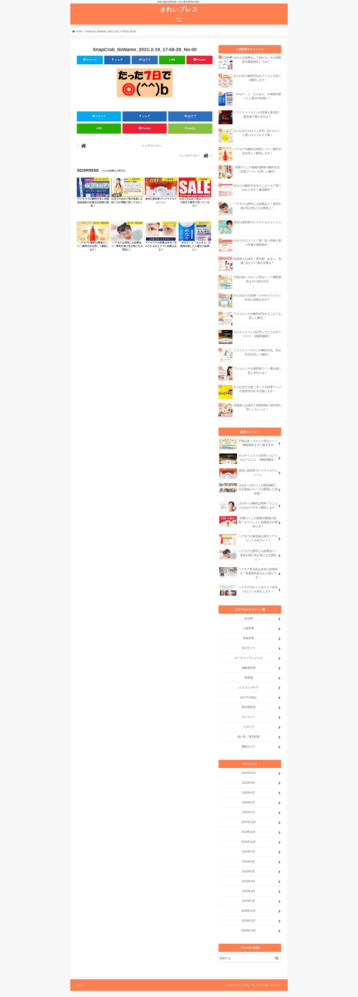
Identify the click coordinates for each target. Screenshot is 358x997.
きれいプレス (179, 9)
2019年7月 (248, 851)
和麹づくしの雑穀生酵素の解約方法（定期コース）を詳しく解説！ (257, 169)
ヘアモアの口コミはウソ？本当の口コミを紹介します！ (258, 589)
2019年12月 (248, 822)
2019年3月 (248, 891)
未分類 (248, 618)
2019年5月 (248, 871)
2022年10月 (248, 772)
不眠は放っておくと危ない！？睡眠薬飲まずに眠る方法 (257, 279)
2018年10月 (248, 930)
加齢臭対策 (249, 667)
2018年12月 (248, 910)
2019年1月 (248, 900)
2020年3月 (248, 792)
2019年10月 (248, 841)
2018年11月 (248, 920)
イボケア (248, 726)
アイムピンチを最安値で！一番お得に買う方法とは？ (257, 370)
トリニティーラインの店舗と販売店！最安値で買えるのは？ (257, 114)
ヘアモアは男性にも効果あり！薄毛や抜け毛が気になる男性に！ (257, 205)
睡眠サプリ (249, 746)
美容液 (248, 677)
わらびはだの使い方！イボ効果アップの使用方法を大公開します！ (257, 389)
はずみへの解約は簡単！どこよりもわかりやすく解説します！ (258, 505)
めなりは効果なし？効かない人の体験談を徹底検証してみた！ (257, 59)
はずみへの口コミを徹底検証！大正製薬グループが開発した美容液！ (258, 489)
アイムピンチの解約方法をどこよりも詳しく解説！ (257, 315)
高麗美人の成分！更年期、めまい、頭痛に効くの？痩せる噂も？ (257, 260)
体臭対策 (248, 638)
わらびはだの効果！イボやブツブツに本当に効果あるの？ (257, 297)
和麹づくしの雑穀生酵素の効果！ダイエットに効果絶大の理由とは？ (258, 522)
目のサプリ (249, 648)
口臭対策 (248, 628)
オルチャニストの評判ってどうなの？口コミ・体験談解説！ (257, 334)
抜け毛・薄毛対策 (248, 736)
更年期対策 (249, 707)
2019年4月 (248, 881)
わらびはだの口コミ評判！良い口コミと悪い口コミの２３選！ (257, 132)
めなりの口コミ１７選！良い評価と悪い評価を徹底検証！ (257, 242)
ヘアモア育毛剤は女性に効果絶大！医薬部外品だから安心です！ (258, 573)
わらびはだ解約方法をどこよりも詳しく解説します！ (257, 77)
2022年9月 (248, 782)
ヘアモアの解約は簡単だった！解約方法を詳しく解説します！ (257, 151)
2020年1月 (248, 812)
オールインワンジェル (249, 657)
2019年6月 (248, 861)
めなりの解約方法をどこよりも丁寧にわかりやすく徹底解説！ (257, 187)
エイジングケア (248, 687)
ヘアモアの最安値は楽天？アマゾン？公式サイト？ (258, 538)
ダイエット (249, 716)
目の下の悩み (248, 697)
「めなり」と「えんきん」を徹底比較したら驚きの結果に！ (257, 96)
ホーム (179, 19)
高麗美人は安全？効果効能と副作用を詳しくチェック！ (257, 407)
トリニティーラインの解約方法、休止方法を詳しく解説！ (257, 352)
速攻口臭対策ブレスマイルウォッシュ (257, 222)
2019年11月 (248, 831)
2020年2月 (248, 802)
